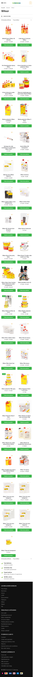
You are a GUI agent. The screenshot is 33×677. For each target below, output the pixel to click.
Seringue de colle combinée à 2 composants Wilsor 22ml (8, 148)
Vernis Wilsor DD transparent (24, 147)
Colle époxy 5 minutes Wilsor (24, 39)
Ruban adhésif (5, 630)
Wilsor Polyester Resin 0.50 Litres (24, 389)
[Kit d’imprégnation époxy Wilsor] (8, 56)
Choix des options (8, 45)
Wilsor (3, 602)
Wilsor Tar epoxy (24, 469)
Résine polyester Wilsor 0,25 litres (8, 120)
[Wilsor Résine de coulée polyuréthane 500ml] (8, 433)
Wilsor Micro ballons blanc (8, 337)
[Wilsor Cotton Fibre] (24, 192)
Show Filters (7, 16)
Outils (2, 628)
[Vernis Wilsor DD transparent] (24, 137)
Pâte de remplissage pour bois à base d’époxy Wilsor (24, 93)
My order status (5, 648)
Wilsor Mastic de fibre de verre (8, 311)
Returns (3, 644)
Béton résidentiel (5, 617)
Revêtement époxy (6, 624)
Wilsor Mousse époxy (24, 337)
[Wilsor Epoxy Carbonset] (24, 219)
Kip (2, 606)
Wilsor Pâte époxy (24, 363)
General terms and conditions (9, 646)
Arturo (3, 593)
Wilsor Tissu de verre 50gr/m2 (24, 524)
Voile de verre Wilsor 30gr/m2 (8, 175)
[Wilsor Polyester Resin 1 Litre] (8, 406)
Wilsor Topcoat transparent (8, 550)
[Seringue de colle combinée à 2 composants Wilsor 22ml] (8, 137)
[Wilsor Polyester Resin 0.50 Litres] (24, 379)
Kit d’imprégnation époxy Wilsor (8, 66)
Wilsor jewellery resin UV (24, 282)
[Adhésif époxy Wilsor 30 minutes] (8, 29)
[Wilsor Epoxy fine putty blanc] (8, 246)
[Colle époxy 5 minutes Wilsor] (24, 29)
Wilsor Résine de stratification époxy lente (24, 443)
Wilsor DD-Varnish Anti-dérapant (8, 229)
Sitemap (15, 669)
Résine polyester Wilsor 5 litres (24, 120)
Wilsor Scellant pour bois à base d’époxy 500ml (8, 470)
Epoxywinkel (4, 597)
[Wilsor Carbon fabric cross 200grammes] (8, 192)
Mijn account (4, 661)
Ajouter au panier (24, 72)
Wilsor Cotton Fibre (24, 201)
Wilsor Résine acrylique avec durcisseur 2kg (24, 416)
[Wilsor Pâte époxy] (24, 354)
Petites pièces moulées (7, 621)
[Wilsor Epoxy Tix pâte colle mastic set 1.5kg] (24, 246)
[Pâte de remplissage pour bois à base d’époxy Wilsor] (24, 83)
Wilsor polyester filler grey (8, 388)
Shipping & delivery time (8, 641)
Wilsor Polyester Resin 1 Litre (8, 416)
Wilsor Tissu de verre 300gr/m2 (8, 524)
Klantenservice (5, 659)
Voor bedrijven (5, 663)
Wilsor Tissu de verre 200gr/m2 (24, 497)
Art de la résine (5, 619)
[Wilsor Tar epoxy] (24, 460)
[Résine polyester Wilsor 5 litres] (24, 110)
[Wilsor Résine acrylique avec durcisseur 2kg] (24, 406)
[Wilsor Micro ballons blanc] (8, 328)
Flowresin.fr (9, 669)
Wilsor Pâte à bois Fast (8, 363)
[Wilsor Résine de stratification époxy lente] (24, 433)
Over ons (3, 655)
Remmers (3, 591)
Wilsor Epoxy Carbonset (24, 228)
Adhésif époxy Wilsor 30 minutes (8, 39)
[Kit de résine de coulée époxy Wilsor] (8, 83)
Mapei (3, 604)
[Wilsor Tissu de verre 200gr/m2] (24, 487)
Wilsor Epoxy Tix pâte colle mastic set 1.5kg (25, 256)
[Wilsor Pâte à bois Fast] (8, 354)
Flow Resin (4, 588)
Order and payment (6, 639)
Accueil (3, 7)
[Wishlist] (12, 24)
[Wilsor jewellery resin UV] (24, 273)
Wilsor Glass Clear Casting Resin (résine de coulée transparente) (8, 284)
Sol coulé (3, 613)
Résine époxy (5, 626)
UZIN (2, 595)
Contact (3, 637)
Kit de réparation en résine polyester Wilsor (24, 66)
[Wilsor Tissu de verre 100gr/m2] (8, 487)
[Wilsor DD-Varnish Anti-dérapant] (8, 219)
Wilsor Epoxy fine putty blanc (8, 256)
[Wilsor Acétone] (24, 165)
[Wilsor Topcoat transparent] (8, 541)
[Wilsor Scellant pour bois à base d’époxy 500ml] (8, 460)
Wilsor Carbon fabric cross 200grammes (8, 202)
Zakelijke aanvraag (6, 666)
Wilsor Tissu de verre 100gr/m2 (8, 497)
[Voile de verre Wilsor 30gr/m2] (8, 165)
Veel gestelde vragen (7, 657)
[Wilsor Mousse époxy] (24, 328)
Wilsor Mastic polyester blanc (24, 311)
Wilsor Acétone (24, 174)
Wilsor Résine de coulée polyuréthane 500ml (8, 443)
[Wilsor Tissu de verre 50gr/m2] (24, 514)
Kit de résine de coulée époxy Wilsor (8, 93)
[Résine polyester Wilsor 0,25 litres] (8, 110)
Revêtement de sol (6, 615)
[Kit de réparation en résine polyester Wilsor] (24, 56)
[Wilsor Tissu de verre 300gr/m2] (8, 514)
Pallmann (3, 599)
